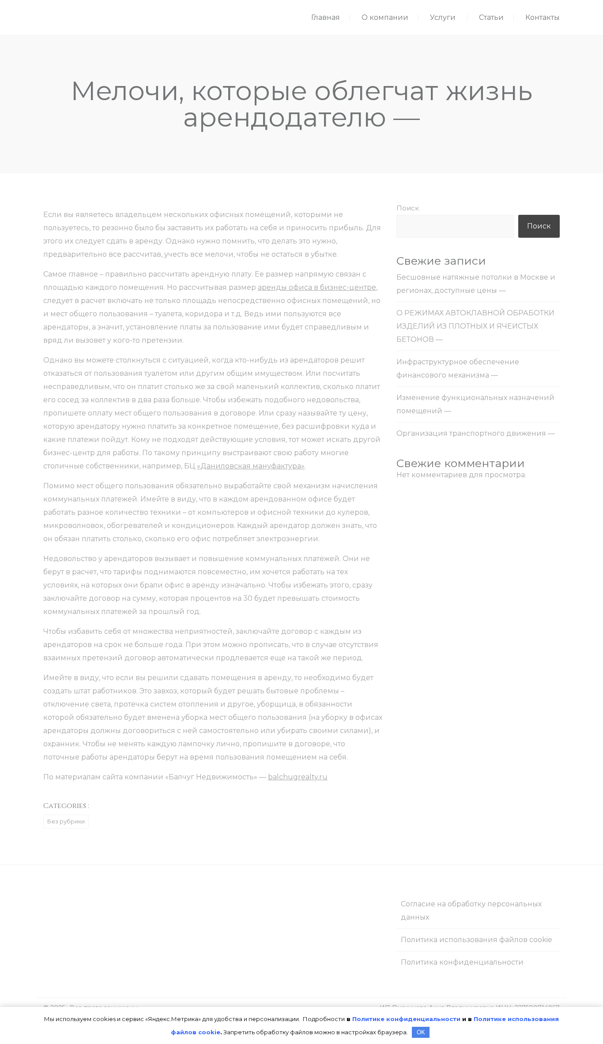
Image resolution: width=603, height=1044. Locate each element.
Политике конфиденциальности (406, 1018)
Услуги (443, 17)
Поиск (407, 208)
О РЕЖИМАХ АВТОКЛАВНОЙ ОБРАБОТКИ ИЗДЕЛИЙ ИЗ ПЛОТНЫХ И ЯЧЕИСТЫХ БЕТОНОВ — (475, 326)
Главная (325, 17)
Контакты (542, 17)
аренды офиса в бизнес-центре (317, 287)
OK (421, 1032)
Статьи (491, 17)
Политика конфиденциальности (462, 962)
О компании (385, 17)
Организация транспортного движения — (475, 433)
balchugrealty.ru (298, 777)
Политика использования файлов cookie (476, 939)
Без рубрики (66, 821)
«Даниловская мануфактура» (251, 466)
